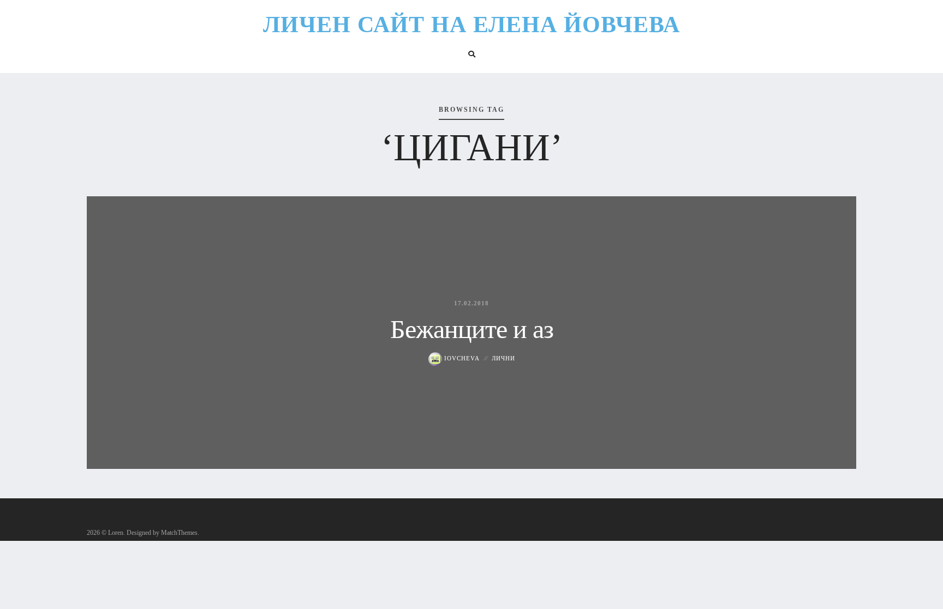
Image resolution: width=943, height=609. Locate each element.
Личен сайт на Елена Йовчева (471, 24)
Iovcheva (461, 358)
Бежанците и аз (471, 329)
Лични (503, 358)
